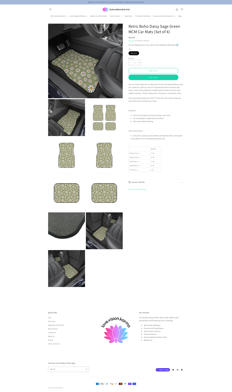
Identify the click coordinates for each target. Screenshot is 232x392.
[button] (50, 9)
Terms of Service (54, 344)
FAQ (49, 318)
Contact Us (52, 332)
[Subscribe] (86, 369)
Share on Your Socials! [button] (138, 189)
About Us (51, 336)
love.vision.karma (58, 388)
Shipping (131, 41)
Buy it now (153, 77)
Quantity (131, 58)
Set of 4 (134, 53)
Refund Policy (53, 329)
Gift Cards (51, 321)
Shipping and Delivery (56, 325)
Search (50, 340)
